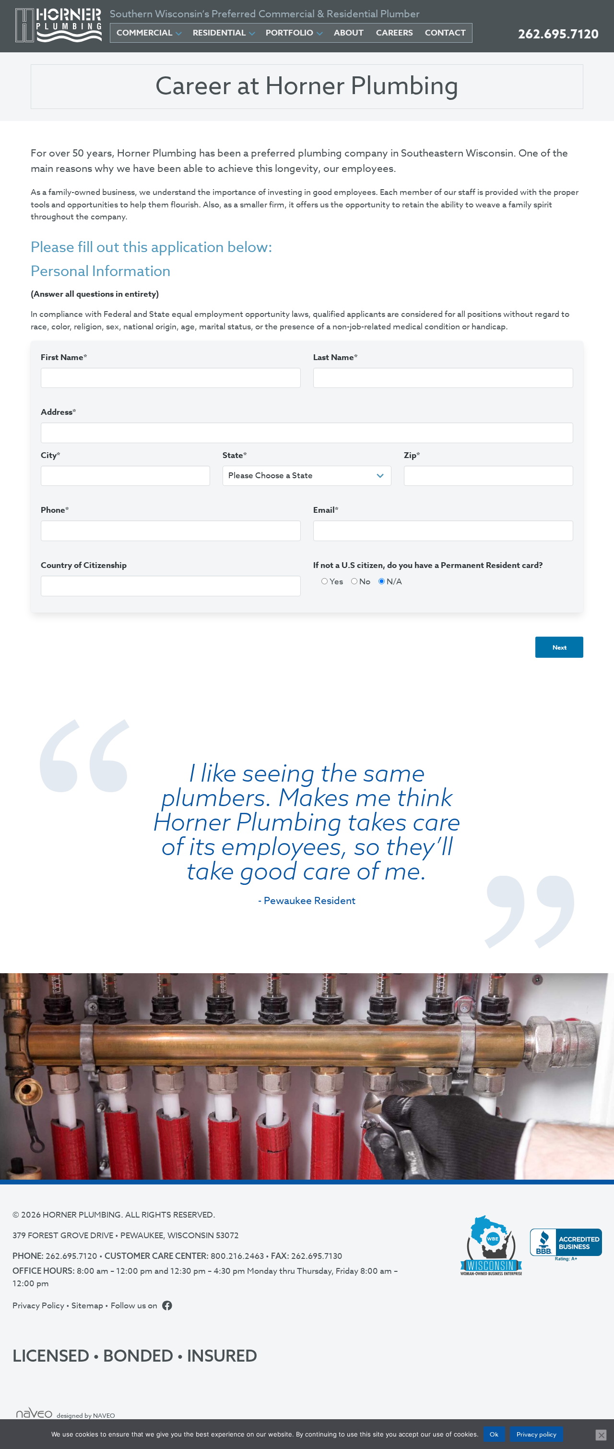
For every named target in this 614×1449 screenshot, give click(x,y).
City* (50, 455)
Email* (326, 510)
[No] (601, 1435)
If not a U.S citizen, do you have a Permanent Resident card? (428, 565)
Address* (58, 412)
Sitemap (87, 1306)
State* (235, 455)
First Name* (64, 357)
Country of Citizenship (84, 565)
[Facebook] (167, 1306)
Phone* (55, 510)
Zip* (412, 455)
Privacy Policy (38, 1306)
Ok (494, 1434)
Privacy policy (536, 1434)
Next (560, 647)
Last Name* (335, 357)
